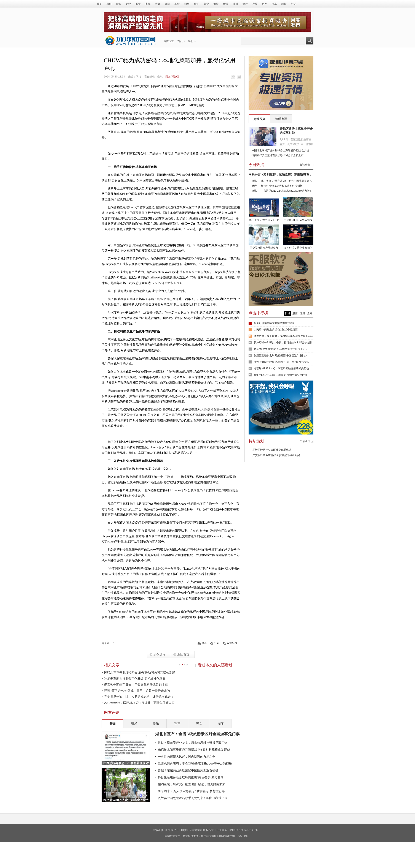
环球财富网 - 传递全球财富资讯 (131, 41)
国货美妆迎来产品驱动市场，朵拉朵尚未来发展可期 (264, 248)
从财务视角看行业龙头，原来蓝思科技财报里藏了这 (192, 742)
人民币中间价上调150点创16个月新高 (276, 329)
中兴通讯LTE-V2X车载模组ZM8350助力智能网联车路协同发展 (298, 220)
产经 (254, 3)
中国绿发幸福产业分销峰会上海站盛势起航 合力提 (280, 150)
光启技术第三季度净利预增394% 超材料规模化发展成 (194, 749)
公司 (167, 3)
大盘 (157, 3)
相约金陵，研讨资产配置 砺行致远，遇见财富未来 (191, 784)
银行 (245, 3)
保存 (204, 643)
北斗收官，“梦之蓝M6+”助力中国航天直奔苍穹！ (264, 220)
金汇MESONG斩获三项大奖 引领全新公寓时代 (280, 374)
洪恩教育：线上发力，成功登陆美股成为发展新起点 (283, 336)
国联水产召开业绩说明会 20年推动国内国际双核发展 (139, 672)
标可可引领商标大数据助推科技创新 (281, 185)
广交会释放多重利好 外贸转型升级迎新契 (276, 455)
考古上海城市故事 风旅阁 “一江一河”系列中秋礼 (281, 361)
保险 (216, 3)
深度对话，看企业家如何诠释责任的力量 (298, 248)
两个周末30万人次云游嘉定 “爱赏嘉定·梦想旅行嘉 (191, 791)
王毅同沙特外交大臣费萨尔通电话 (271, 449)
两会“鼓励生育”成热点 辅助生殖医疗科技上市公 (281, 349)
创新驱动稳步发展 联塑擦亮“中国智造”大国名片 (281, 355)
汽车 (274, 3)
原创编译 (159, 654)
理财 (235, 3)
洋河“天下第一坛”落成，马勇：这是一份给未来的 (137, 690)
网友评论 (170, 76)
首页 (99, 3)
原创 (109, 3)
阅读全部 (305, 164)
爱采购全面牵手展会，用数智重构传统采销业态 (136, 684)
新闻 (118, 3)
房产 (264, 3)
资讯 (190, 41)
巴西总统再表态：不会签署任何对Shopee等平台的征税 (195, 763)
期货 (186, 3)
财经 (128, 3)
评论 (293, 3)
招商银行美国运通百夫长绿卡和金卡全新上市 (277, 155)
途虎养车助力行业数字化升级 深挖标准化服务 (135, 678)
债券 (225, 3)
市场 (147, 3)
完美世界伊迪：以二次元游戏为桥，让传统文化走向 (139, 696)
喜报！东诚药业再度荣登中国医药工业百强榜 (188, 770)
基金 (177, 3)
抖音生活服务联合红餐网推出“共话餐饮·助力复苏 (190, 777)
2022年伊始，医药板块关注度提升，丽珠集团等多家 (139, 703)
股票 (138, 3)
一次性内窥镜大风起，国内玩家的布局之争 (186, 756)
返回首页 (183, 654)
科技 (284, 3)
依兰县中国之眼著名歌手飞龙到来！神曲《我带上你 (192, 798)
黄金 (206, 3)
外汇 (196, 3)
